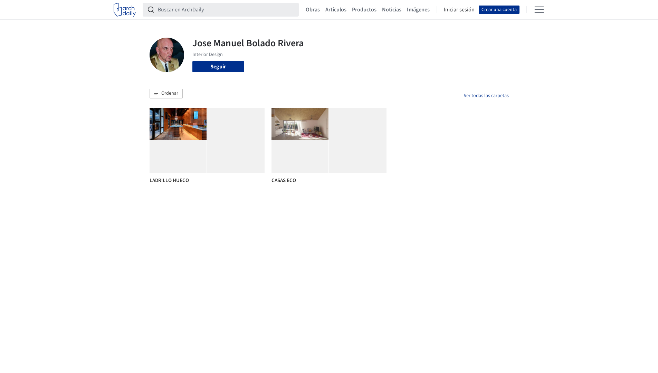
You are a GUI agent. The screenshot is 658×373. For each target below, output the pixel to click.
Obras (313, 9)
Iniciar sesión (459, 9)
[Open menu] (539, 9)
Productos (364, 9)
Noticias (391, 9)
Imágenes (418, 9)
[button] (166, 93)
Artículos (335, 9)
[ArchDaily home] (125, 10)
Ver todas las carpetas (486, 95)
